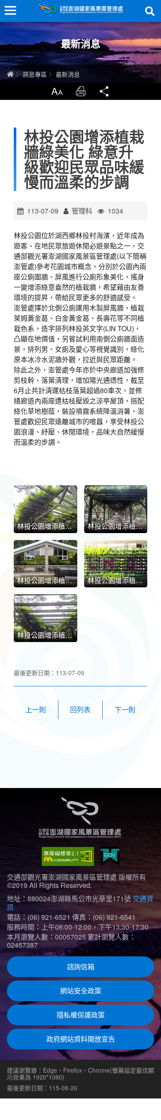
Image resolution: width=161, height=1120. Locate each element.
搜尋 (150, 11)
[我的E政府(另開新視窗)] (110, 856)
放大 (56, 91)
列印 (80, 91)
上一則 (35, 709)
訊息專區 (35, 74)
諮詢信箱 (80, 966)
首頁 (10, 74)
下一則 (125, 709)
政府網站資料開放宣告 (80, 1039)
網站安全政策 (80, 991)
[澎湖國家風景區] (81, 11)
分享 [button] (104, 91)
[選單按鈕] (10, 10)
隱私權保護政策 (81, 1015)
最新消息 (68, 74)
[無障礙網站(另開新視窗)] (68, 856)
